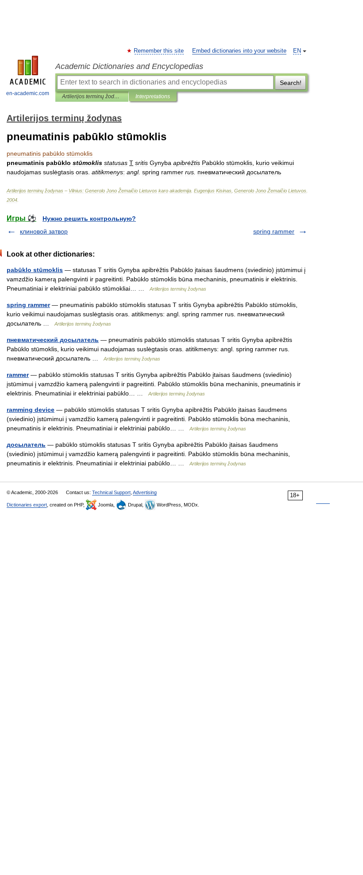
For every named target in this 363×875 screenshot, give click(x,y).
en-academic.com (27, 93)
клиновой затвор (44, 231)
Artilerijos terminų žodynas (92, 96)
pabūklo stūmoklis (35, 269)
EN (297, 51)
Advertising (145, 492)
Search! (290, 82)
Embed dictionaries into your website (239, 51)
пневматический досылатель (53, 339)
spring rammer (273, 231)
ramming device (30, 409)
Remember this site (159, 51)
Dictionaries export (27, 504)
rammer (18, 374)
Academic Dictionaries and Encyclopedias (129, 66)
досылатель (26, 444)
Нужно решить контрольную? (89, 218)
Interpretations (152, 96)
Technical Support (111, 492)
